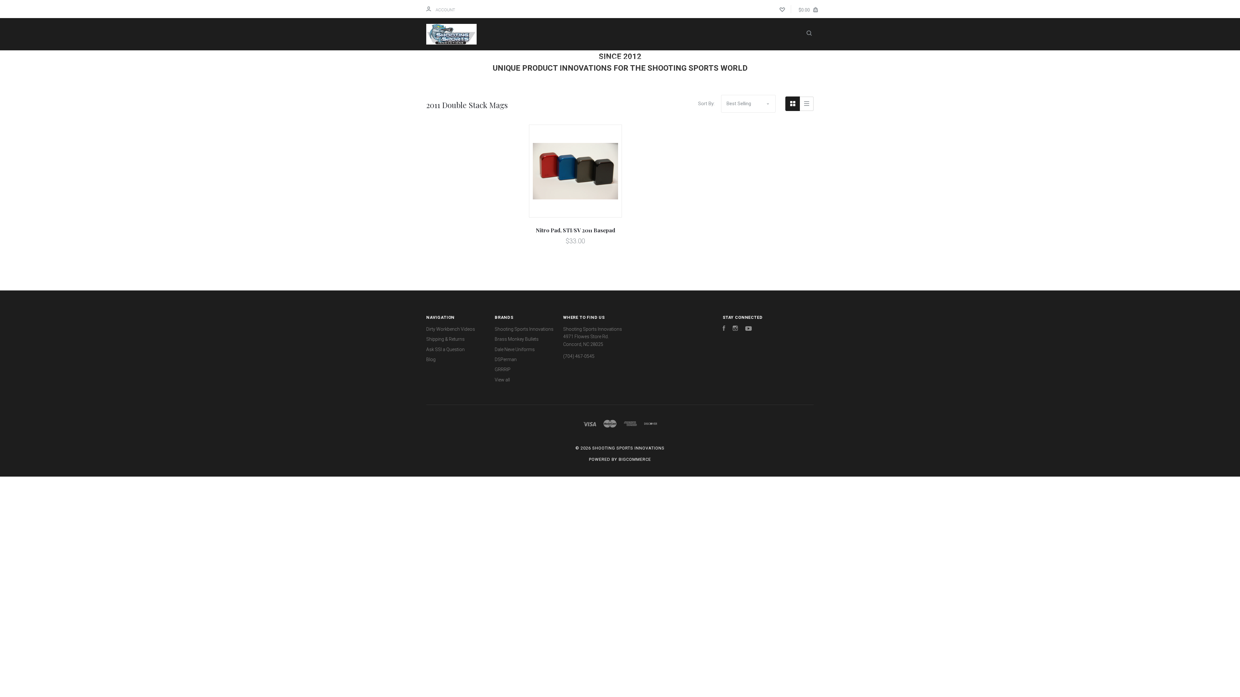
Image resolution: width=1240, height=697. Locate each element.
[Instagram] (735, 329)
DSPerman (506, 359)
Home (528, 58)
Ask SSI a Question (604, 76)
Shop (561, 58)
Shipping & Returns (697, 58)
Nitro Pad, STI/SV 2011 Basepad (575, 230)
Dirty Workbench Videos (622, 58)
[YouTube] (748, 329)
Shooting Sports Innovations (524, 329)
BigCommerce (635, 459)
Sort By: (706, 103)
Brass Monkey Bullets (517, 339)
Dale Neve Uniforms (515, 349)
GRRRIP (503, 369)
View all (502, 379)
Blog (655, 76)
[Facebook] (724, 329)
